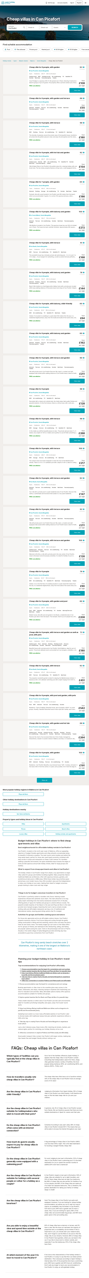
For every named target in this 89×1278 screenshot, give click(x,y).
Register (79, 2)
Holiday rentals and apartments (66, 834)
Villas (23, 824)
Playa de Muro (23, 794)
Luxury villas (23, 834)
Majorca (32, 61)
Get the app (51, 2)
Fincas (23, 829)
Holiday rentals (7, 61)
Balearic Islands (23, 61)
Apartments (66, 824)
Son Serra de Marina (23, 814)
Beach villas (66, 829)
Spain (15, 61)
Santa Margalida (41, 61)
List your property (62, 2)
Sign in (72, 2)
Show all (44, 780)
